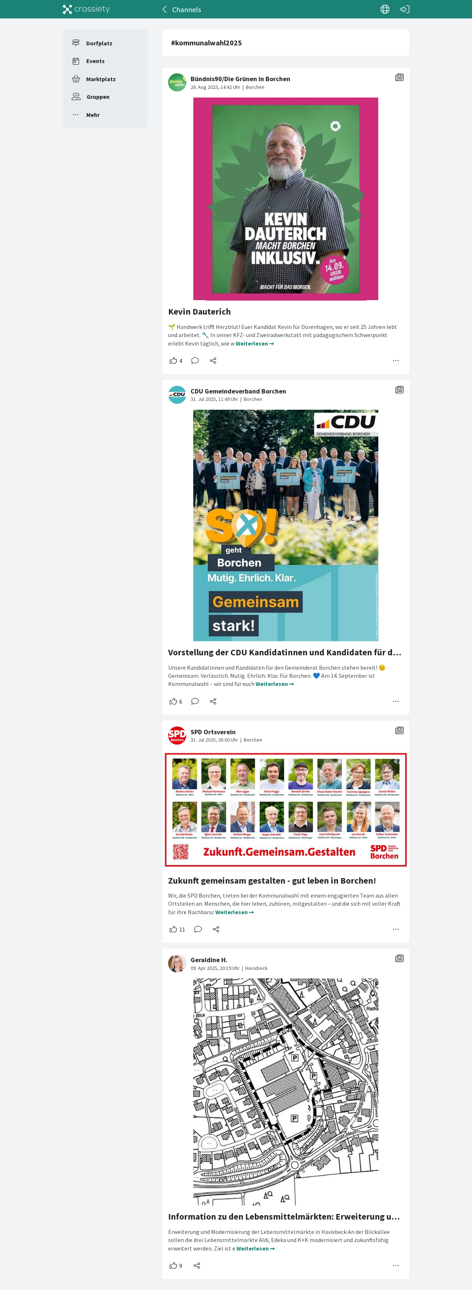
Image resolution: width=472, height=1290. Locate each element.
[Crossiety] (86, 9)
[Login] (405, 9)
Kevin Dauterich (199, 311)
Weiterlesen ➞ (255, 343)
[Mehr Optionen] (396, 360)
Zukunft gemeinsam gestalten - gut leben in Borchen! (272, 880)
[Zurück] (165, 9)
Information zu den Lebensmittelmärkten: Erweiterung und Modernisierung (316, 1216)
